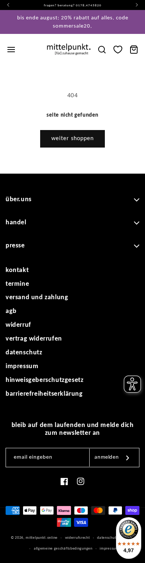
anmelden (106, 457)
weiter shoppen (72, 139)
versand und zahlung (37, 297)
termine (17, 284)
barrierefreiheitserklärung (44, 394)
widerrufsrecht (77, 538)
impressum (22, 366)
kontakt (17, 270)
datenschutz (24, 352)
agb (11, 311)
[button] (11, 49)
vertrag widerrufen (34, 338)
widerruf (18, 325)
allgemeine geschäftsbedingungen (63, 549)
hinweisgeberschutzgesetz (44, 380)
